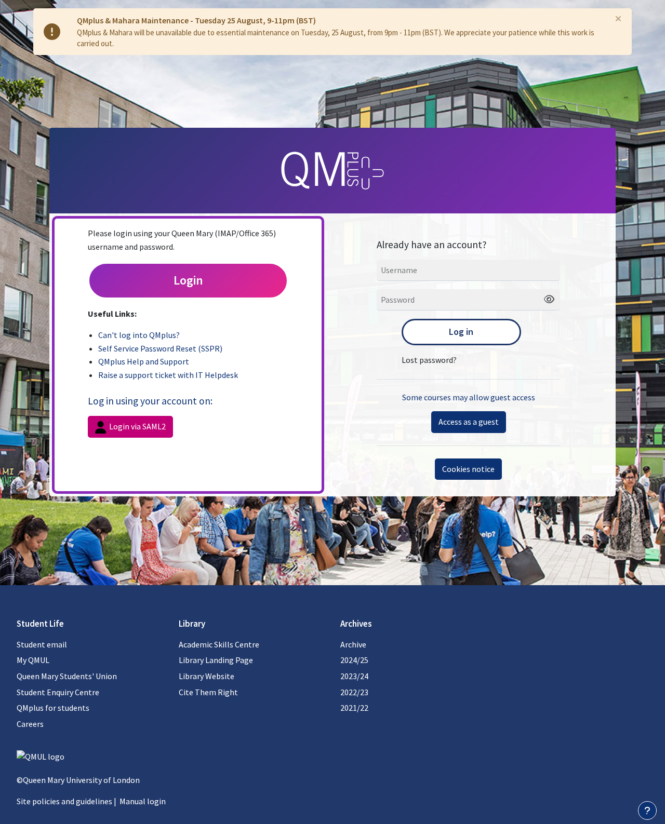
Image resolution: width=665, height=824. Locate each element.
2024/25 (354, 660)
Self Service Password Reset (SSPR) (160, 348)
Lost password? (429, 360)
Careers (30, 724)
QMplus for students (53, 708)
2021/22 (354, 708)
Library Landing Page (216, 660)
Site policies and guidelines (64, 801)
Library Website (206, 676)
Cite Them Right (208, 692)
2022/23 (354, 692)
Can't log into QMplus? (139, 335)
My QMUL (33, 660)
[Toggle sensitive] (545, 299)
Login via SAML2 (137, 426)
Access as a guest (468, 421)
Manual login (142, 801)
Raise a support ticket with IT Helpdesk (168, 375)
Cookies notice (468, 469)
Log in (461, 331)
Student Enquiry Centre (58, 692)
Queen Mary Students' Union (67, 676)
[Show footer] (647, 810)
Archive (353, 644)
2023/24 (354, 676)
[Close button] (618, 19)
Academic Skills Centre (219, 644)
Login (188, 280)
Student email (42, 644)
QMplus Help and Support (143, 361)
